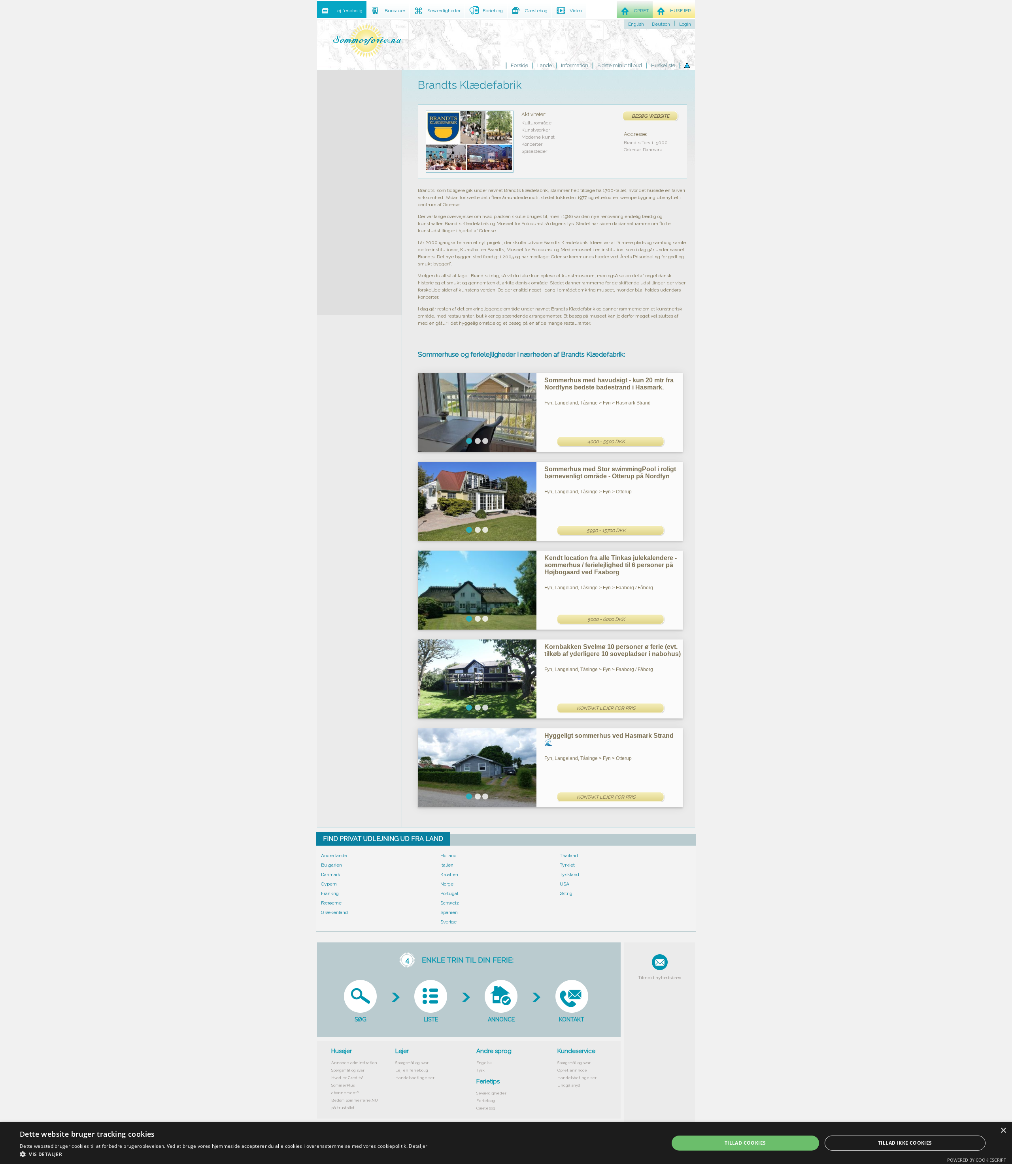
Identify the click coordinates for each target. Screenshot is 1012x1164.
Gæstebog (485, 1108)
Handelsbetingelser (414, 1078)
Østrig (566, 893)
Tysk (480, 1070)
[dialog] (506, 1143)
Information (574, 65)
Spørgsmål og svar (347, 1070)
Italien (446, 865)
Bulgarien (331, 865)
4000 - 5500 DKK (606, 441)
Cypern (329, 884)
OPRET (641, 10)
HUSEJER (680, 10)
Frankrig (330, 893)
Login (685, 24)
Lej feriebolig (348, 10)
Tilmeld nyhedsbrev (659, 977)
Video (576, 10)
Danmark (330, 874)
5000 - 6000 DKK (606, 619)
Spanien (449, 912)
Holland (448, 855)
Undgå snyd (568, 1085)
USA (564, 884)
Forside (519, 65)
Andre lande (334, 855)
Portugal (449, 893)
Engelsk (484, 1063)
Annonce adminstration (354, 1063)
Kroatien (449, 874)
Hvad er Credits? (347, 1078)
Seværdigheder (491, 1093)
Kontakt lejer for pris (606, 708)
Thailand (569, 855)
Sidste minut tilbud (619, 65)
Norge (446, 884)
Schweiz (449, 903)
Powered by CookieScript (976, 1160)
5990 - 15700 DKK (606, 530)
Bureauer (395, 10)
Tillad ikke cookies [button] (905, 1143)
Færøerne (331, 903)
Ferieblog (485, 1100)
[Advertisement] (359, 188)
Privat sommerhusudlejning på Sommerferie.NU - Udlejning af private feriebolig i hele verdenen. (367, 40)
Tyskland (569, 874)
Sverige (448, 922)
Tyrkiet (567, 865)
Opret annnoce (572, 1070)
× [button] (1003, 1131)
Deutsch (661, 24)
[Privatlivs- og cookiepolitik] (687, 65)
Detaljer (418, 1146)
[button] (224, 1154)
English (636, 24)
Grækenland (334, 912)
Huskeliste (663, 65)
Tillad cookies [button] (745, 1143)
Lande (544, 65)
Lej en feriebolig (411, 1070)
